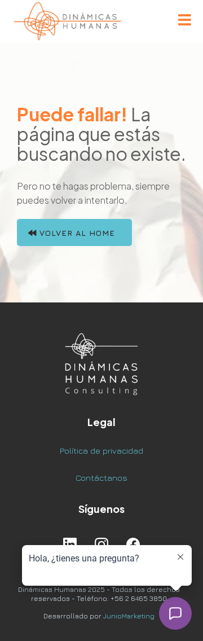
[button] (185, 21)
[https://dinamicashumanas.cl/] (67, 21)
